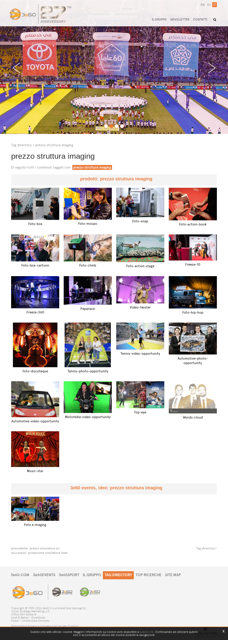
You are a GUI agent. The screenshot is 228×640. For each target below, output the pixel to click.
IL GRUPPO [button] (159, 19)
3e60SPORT (69, 575)
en (203, 5)
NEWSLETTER (179, 19)
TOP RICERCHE (148, 575)
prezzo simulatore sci (45, 548)
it (214, 5)
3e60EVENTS (44, 575)
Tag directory (21, 145)
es (209, 5)
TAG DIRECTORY (118, 575)
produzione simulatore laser (48, 553)
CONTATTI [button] (200, 19)
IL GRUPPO (92, 575)
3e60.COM (20, 575)
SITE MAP (173, 575)
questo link (147, 632)
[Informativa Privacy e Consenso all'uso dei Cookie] (44, 626)
